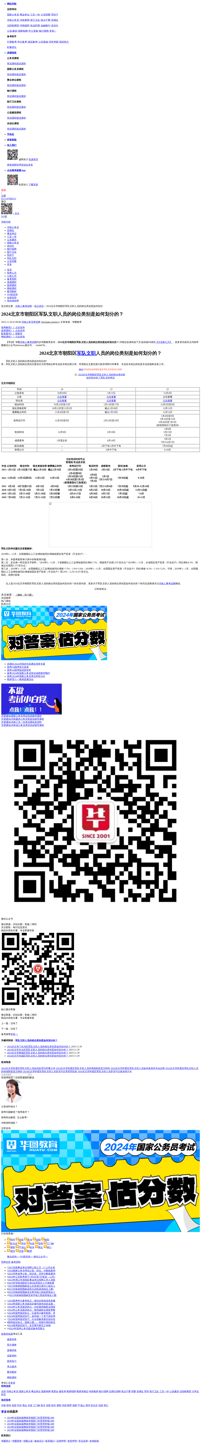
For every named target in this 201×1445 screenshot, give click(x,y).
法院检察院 (13, 25)
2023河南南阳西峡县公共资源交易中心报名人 (31, 1286)
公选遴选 (11, 239)
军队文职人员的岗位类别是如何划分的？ (36, 1040)
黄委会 (54, 1391)
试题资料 (11, 1355)
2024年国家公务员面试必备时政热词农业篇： (31, 1304)
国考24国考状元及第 (18, 667)
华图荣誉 (17, 1441)
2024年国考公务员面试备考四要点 (27, 1328)
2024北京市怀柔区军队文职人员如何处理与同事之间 (28, 1068)
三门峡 (36, 1405)
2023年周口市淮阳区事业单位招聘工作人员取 (31, 1280)
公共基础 (43, 42)
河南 (3, 1405)
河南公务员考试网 (30, 322)
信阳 (100, 1405)
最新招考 (11, 1339)
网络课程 (11, 288)
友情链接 (94, 1441)
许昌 (30, 1405)
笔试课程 (11, 63)
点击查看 (62, 397)
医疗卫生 (35, 20)
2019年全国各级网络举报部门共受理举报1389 (30, 1417)
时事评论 (11, 47)
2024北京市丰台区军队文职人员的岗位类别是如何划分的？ (38, 1049)
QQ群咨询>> (26, 1256)
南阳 (74, 1405)
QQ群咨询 (12, 294)
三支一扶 (35, 14)
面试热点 (64, 42)
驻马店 (94, 1405)
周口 (106, 1405)
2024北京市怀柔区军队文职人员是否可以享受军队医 (50, 1071)
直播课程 (11, 282)
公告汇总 (11, 276)
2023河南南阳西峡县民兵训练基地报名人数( (31, 1289)
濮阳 (59, 1405)
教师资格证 (82, 1391)
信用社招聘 (115, 1391)
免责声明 (72, 1441)
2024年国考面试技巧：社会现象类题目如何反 (31, 1319)
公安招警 (45, 14)
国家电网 (23, 31)
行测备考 (11, 42)
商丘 (24, 1405)
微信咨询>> (13, 1256)
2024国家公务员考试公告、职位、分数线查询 (31, 1270)
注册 (3, 195)
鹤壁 (69, 1405)
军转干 (54, 14)
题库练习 (11, 1361)
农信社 (54, 25)
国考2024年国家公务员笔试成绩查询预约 (28, 673)
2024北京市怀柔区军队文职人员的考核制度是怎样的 (83, 1068)
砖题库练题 (7, 1334)
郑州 (8, 1405)
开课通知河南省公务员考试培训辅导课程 (22, 725)
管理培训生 (22, 165)
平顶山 (81, 1405)
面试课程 (21, 63)
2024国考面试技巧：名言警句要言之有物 (29, 1325)
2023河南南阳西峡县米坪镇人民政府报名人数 (33, 1295)
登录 (3, 190)
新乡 (43, 1405)
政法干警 (45, 20)
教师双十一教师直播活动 (20, 679)
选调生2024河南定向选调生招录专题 (26, 664)
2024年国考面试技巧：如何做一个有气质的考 (31, 1316)
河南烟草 (24, 25)
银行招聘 (43, 31)
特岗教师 (93, 1391)
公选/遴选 (12, 31)
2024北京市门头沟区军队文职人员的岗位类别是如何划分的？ (39, 1046)
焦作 (53, 1405)
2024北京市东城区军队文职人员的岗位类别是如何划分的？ (38, 1056)
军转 (146, 1391)
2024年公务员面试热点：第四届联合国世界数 (31, 1310)
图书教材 (11, 291)
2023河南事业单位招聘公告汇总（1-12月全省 (31, 1267)
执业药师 (35, 25)
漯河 (87, 1405)
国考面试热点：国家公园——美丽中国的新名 (31, 1322)
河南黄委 (24, 20)
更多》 (53, 31)
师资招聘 (11, 165)
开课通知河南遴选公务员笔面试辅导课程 (22, 719)
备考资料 (11, 279)
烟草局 (62, 1391)
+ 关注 (16, 213)
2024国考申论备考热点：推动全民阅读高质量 (31, 1300)
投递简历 (33, 159)
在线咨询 (11, 297)
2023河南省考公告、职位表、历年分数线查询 (31, 1273)
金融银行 (45, 25)
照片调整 (11, 1345)
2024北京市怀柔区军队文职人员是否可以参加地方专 (105, 1071)
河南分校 (6, 222)
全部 (3, 1391)
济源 (64, 1405)
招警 (133, 1391)
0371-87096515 (8, 198)
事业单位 (24, 14)
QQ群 (4, 216)
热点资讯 (39, 306)
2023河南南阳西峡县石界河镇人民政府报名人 (31, 1292)
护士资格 (33, 31)
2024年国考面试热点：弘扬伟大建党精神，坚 (31, 1313)
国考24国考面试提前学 (19, 670)
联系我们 (50, 1441)
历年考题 (53, 42)
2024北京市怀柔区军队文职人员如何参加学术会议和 (138, 1068)
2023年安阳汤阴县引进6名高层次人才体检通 (31, 1283)
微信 (81, 369)
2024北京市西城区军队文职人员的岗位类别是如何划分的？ (38, 1052)
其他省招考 (13, 300)
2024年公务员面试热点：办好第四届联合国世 (31, 1307)
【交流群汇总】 (164, 342)
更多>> (14, 1034)
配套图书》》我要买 (11, 333)
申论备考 (22, 42)
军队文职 (11, 258)
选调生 (54, 20)
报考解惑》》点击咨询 (13, 327)
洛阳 (14, 1405)
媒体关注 (39, 1441)
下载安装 (33, 184)
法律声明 (61, 1441)
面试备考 (32, 42)
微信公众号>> (41, 1256)
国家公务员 (13, 14)
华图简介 (6, 1441)
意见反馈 (83, 1441)
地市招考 (6, 1400)
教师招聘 (71, 1391)
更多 (30, 165)
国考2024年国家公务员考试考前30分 (26, 676)
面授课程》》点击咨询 (13, 330)
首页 (9, 270)
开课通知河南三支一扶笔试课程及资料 (21, 722)
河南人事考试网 (23, 306)
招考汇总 (11, 273)
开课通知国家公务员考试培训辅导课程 (21, 716)
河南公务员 (13, 20)
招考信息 (6, 1262)
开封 (19, 1405)
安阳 (48, 1405)
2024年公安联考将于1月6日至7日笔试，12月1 (31, 1277)
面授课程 (11, 285)
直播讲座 (11, 1350)
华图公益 (28, 1441)
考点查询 (11, 1366)
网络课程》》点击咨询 (13, 336)
